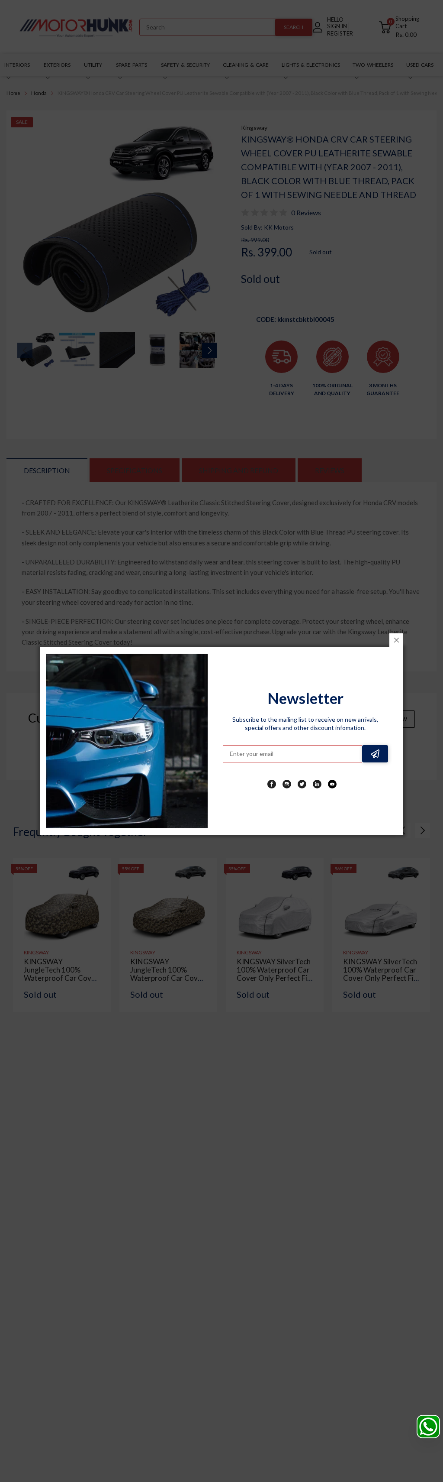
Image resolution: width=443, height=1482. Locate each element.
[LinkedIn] (317, 784)
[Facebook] (271, 784)
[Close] (396, 640)
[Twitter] (302, 784)
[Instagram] (286, 784)
